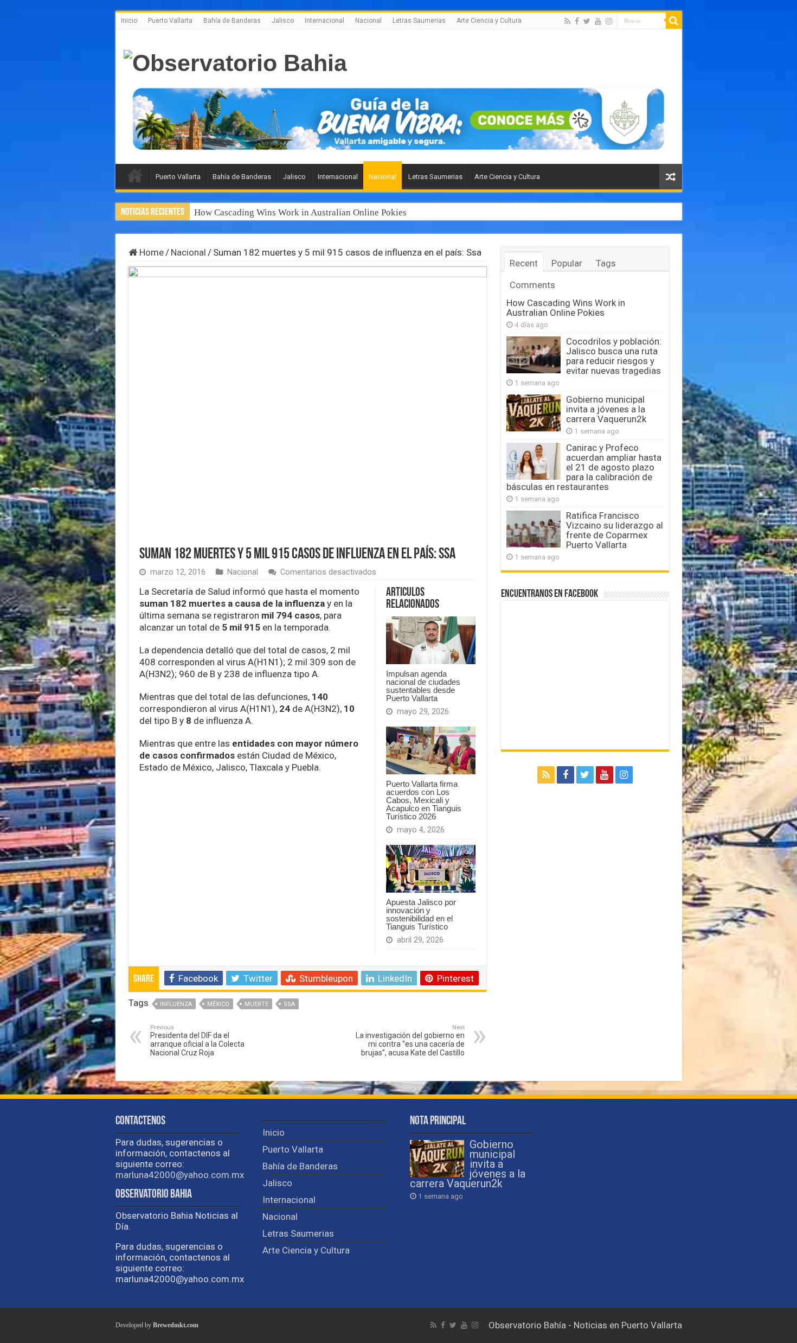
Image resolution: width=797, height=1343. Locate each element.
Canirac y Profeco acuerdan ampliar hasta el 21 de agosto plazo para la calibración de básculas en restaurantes (583, 467)
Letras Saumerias (419, 20)
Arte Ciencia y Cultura (489, 20)
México (218, 1004)
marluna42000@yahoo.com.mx (179, 1174)
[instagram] (609, 21)
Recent (524, 263)
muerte (256, 1004)
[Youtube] (598, 21)
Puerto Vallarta (170, 20)
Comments (532, 284)
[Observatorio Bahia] (235, 61)
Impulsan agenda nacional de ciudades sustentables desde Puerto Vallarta (423, 686)
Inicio (129, 20)
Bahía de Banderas (232, 20)
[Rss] (567, 21)
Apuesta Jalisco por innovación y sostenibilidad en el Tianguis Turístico (421, 914)
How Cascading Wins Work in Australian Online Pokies (300, 212)
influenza (176, 1004)
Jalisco (283, 20)
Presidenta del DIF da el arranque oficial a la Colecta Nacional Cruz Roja (197, 1040)
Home (150, 252)
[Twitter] (587, 21)
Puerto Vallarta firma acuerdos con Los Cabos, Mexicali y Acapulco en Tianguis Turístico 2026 (423, 800)
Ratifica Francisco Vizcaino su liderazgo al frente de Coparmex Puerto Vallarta (614, 530)
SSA (289, 1004)
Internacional (324, 20)
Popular (566, 263)
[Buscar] (674, 20)
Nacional (368, 20)
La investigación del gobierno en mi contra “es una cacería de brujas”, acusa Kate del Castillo (410, 1040)
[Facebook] (577, 21)
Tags (606, 263)
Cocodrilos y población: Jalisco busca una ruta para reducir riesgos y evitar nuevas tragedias (613, 356)
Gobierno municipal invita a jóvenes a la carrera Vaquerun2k (606, 409)
